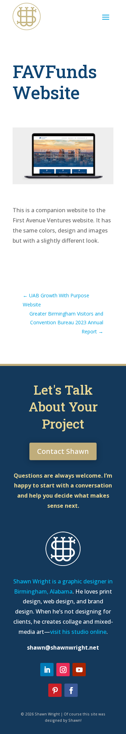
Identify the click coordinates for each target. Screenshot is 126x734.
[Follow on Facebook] (71, 690)
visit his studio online (78, 632)
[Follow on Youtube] (79, 669)
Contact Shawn (63, 451)
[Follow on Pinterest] (55, 690)
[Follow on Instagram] (63, 669)
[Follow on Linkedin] (47, 669)
